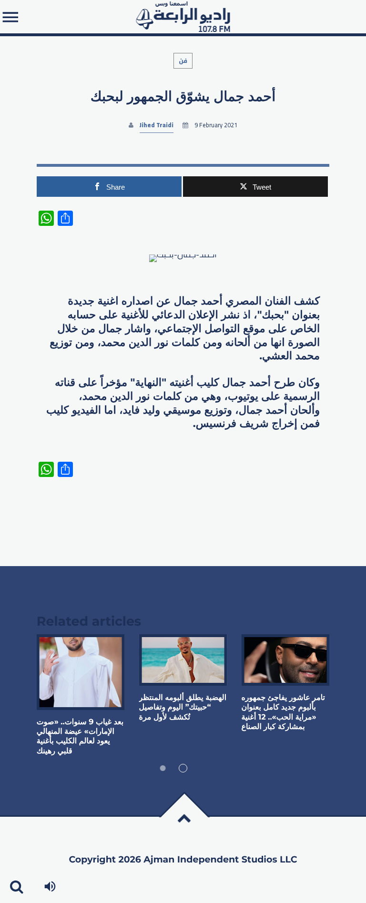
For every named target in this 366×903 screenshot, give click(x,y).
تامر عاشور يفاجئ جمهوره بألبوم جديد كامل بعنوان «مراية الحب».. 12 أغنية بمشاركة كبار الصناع (283, 712)
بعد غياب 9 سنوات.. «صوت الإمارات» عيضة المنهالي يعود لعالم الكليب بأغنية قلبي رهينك (80, 737)
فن (183, 60)
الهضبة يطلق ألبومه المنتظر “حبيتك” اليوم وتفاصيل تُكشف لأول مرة (183, 707)
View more (81, 672)
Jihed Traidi (156, 125)
